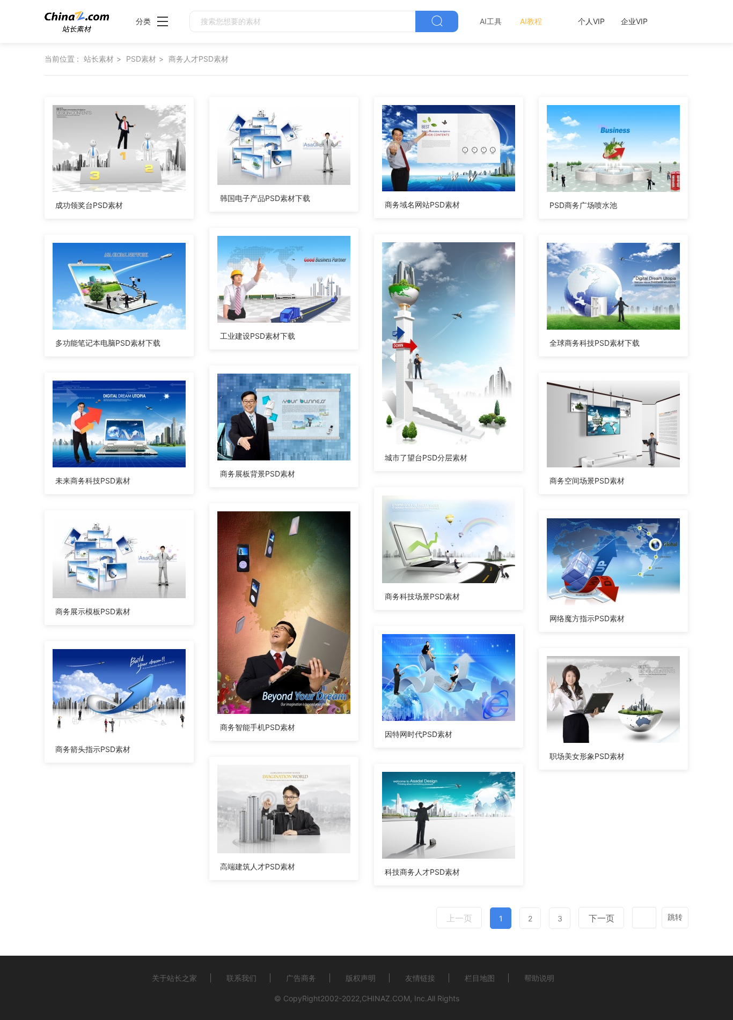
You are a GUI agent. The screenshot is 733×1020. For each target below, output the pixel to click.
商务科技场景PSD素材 (422, 596)
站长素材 (99, 58)
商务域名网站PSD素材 (422, 204)
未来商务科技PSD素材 (92, 480)
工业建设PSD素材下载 (257, 335)
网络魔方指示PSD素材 (587, 618)
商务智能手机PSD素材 (257, 727)
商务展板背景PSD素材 (257, 473)
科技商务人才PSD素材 (422, 871)
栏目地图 (480, 977)
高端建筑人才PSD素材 (257, 866)
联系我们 (241, 977)
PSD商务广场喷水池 (583, 205)
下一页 (601, 918)
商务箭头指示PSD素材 (92, 749)
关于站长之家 (174, 977)
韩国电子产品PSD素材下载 (265, 198)
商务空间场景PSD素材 (587, 480)
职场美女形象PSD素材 (587, 756)
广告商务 (301, 977)
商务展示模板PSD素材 (92, 611)
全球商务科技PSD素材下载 (594, 342)
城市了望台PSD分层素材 (426, 457)
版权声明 (361, 977)
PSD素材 (141, 58)
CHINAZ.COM (386, 998)
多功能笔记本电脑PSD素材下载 (107, 342)
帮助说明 (539, 977)
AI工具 (491, 21)
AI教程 (531, 21)
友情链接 (420, 977)
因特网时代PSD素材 (418, 734)
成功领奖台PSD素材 (89, 205)
